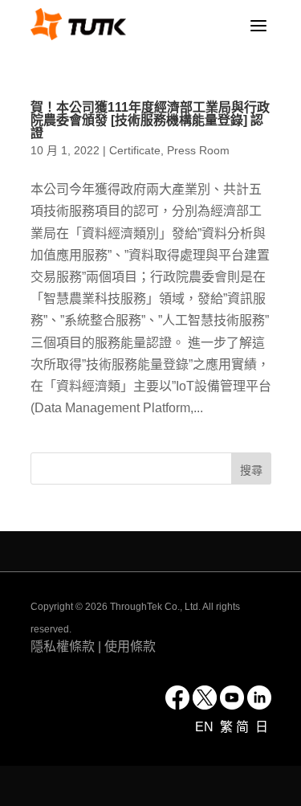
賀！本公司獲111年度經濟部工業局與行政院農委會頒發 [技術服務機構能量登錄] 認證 (150, 120)
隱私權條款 (63, 646)
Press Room (198, 150)
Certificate (135, 150)
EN (206, 727)
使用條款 (130, 646)
